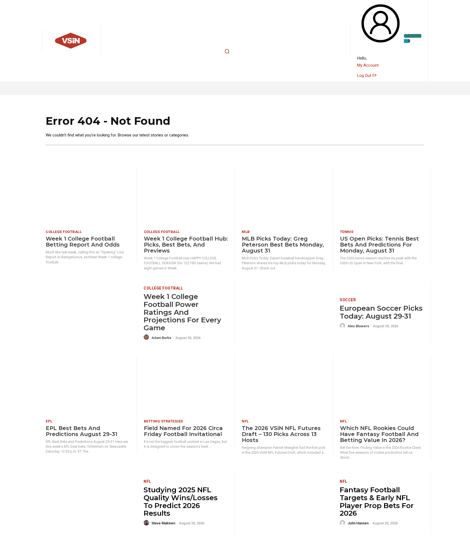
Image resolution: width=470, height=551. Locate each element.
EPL (49, 421)
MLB (246, 232)
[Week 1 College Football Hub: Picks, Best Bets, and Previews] (186, 196)
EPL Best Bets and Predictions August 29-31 (81, 431)
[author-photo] (147, 337)
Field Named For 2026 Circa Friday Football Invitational (183, 431)
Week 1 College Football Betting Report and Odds (83, 241)
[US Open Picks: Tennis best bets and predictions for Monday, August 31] (382, 196)
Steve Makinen (163, 523)
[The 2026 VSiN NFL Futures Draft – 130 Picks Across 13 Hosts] (284, 385)
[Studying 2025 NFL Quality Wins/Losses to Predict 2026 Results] (91, 503)
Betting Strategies (163, 421)
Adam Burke (161, 338)
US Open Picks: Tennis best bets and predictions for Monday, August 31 (379, 244)
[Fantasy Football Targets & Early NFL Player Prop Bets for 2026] (287, 503)
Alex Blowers (358, 326)
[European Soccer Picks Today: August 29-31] (287, 313)
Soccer (348, 300)
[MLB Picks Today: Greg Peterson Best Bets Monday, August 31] (284, 196)
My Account (368, 65)
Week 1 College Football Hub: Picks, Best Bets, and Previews (186, 244)
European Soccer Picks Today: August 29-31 (381, 312)
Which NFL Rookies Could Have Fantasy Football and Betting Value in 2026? (379, 434)
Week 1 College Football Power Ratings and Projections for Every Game (182, 312)
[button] (227, 51)
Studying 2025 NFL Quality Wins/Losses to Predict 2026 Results (181, 501)
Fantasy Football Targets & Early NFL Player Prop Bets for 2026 (377, 501)
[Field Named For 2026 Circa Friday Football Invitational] (186, 385)
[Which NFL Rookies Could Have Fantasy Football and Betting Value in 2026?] (382, 385)
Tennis (347, 232)
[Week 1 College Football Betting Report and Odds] (88, 196)
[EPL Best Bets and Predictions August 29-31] (88, 385)
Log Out (364, 75)
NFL (245, 421)
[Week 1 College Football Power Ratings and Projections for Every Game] (91, 313)
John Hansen (358, 523)
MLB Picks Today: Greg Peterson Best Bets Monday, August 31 (283, 244)
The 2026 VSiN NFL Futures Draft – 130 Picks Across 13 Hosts (281, 434)
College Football (64, 232)
